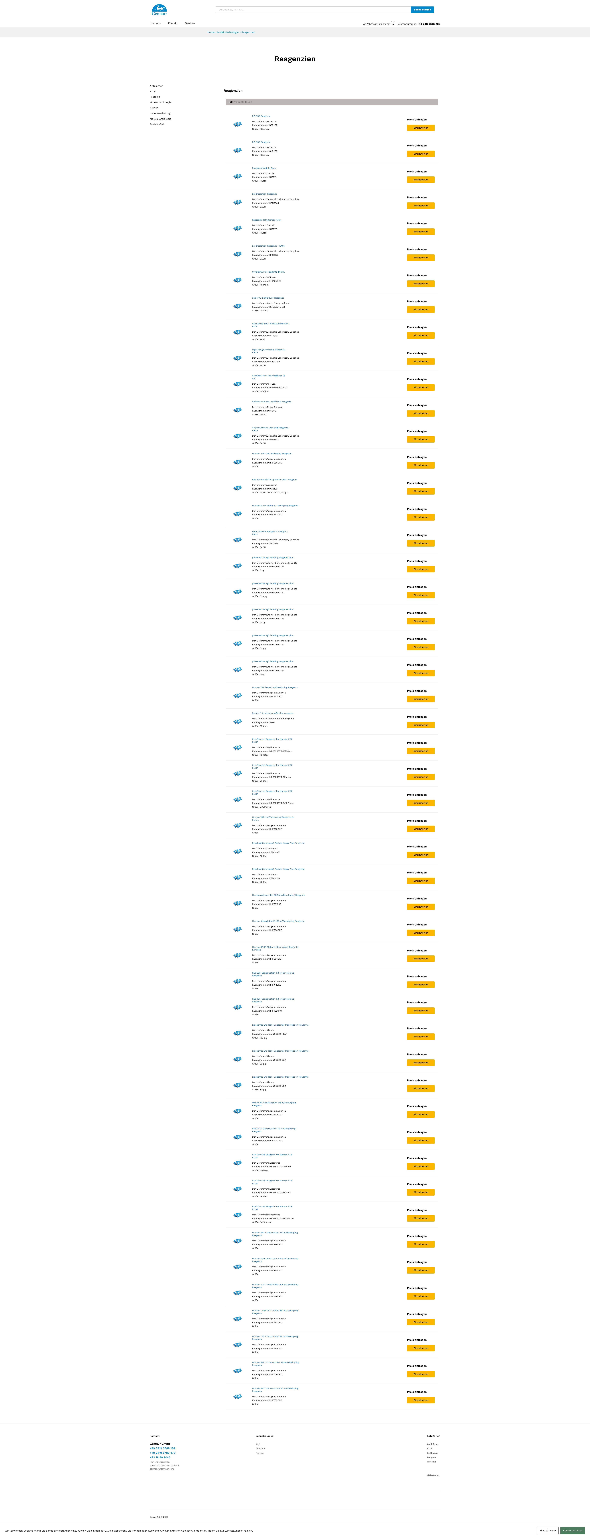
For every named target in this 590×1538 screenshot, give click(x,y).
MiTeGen (271, 277)
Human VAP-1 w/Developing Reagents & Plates (272, 818)
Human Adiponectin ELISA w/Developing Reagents (278, 895)
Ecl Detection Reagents (264, 194)
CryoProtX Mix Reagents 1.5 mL (268, 272)
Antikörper (156, 85)
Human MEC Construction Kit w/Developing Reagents (275, 1389)
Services (190, 23)
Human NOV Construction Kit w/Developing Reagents (275, 1259)
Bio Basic (271, 121)
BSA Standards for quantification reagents (274, 479)
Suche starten (422, 9)
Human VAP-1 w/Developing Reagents (271, 453)
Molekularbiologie (228, 32)
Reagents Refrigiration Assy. (266, 220)
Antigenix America (276, 459)
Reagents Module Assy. (264, 168)
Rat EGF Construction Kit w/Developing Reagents (273, 974)
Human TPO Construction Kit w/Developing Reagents (275, 1311)
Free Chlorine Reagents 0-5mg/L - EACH (270, 532)
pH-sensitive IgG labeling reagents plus (272, 557)
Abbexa (271, 1030)
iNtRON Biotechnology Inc (280, 718)
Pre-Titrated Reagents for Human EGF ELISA (272, 740)
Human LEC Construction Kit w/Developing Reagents (275, 1337)
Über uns (155, 23)
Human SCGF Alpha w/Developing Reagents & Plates (275, 948)
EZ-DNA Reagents (261, 116)
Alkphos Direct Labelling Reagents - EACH (271, 429)
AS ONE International (278, 303)
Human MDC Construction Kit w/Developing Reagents (275, 1363)
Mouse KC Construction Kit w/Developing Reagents (274, 1104)
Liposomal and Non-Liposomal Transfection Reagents (280, 1025)
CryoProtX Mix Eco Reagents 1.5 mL (268, 377)
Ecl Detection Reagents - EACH (268, 246)
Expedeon (272, 485)
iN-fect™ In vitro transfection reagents (272, 713)
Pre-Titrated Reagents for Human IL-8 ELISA (272, 1156)
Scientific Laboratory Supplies (283, 199)
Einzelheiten (420, 127)
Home (210, 32)
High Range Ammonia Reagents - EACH (269, 351)
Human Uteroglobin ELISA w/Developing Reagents (278, 921)
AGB (258, 1444)
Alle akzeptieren (572, 1530)
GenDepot (272, 848)
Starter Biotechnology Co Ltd (282, 563)
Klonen (154, 107)
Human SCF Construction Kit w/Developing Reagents (275, 1285)
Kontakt (173, 23)
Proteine (155, 96)
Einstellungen (548, 1530)
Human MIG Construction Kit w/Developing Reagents (275, 1233)
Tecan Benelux (274, 407)
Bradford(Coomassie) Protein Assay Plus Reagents (278, 843)
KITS (152, 91)
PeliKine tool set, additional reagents (271, 401)
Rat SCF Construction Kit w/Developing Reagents (273, 1000)
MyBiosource (273, 747)
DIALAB (270, 173)
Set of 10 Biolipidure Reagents (268, 298)
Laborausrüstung (160, 113)
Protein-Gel (157, 124)
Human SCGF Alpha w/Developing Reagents (275, 505)
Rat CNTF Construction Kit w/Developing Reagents (273, 1130)
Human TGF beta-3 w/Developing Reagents (275, 687)
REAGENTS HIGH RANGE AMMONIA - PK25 (271, 325)
